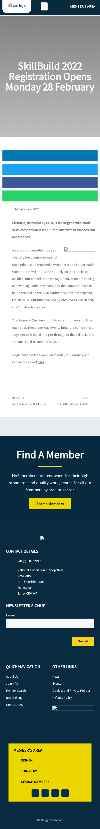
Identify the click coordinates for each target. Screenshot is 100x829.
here (41, 362)
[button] (44, 6)
